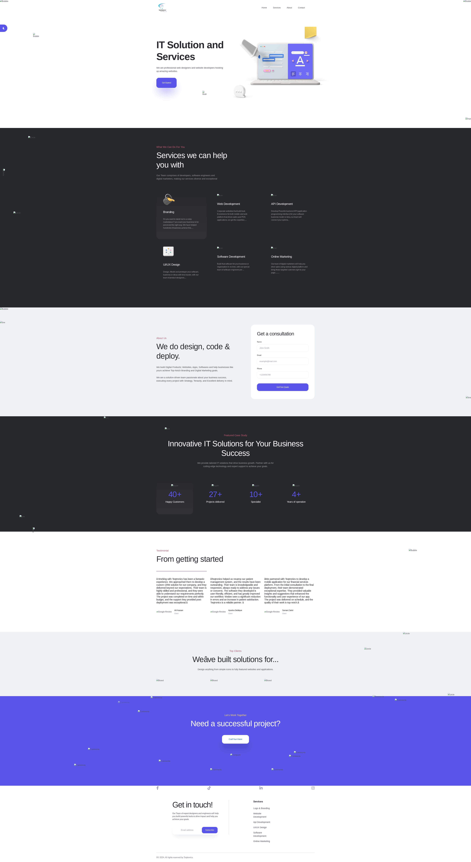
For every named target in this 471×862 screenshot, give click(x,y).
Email (259, 355)
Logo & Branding (261, 808)
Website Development (259, 815)
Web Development (228, 204)
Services (277, 8)
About (289, 8)
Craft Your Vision (235, 739)
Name (259, 342)
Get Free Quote (283, 387)
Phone (259, 369)
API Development (282, 204)
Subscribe (209, 830)
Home (264, 8)
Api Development (261, 822)
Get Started (166, 83)
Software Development (231, 256)
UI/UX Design (171, 264)
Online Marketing (281, 256)
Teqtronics (188, 857)
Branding (168, 212)
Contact (301, 8)
